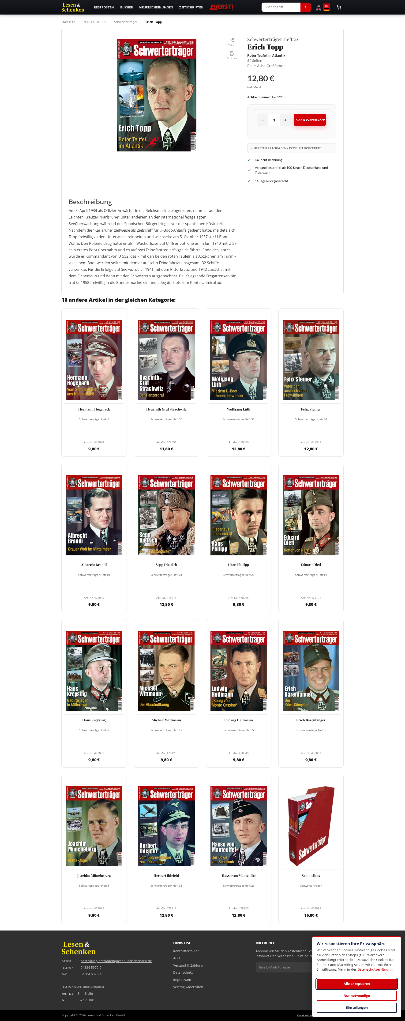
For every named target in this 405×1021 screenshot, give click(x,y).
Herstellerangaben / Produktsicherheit (287, 148)
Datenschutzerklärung (374, 969)
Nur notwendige (357, 995)
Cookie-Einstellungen (311, 1015)
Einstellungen (357, 1007)
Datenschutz (183, 972)
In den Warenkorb (310, 119)
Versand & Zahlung (188, 965)
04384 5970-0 (91, 967)
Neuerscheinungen (156, 7)
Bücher (126, 7)
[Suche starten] (305, 7)
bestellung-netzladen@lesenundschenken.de (116, 961)
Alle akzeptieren (357, 983)
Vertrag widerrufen (188, 987)
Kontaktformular (186, 951)
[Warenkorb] (339, 7)
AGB (176, 958)
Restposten (104, 7)
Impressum (182, 980)
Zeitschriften (191, 7)
